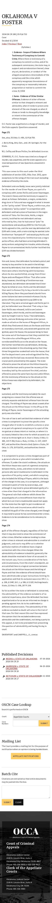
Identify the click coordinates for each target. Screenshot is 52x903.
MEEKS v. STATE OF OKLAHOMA (21, 658)
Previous (12, 44)
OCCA (26, 831)
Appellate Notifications (26, 756)
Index (4, 44)
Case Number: (5, 723)
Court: (4, 716)
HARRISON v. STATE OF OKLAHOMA (17, 667)
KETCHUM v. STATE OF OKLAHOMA (23, 675)
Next (20, 44)
